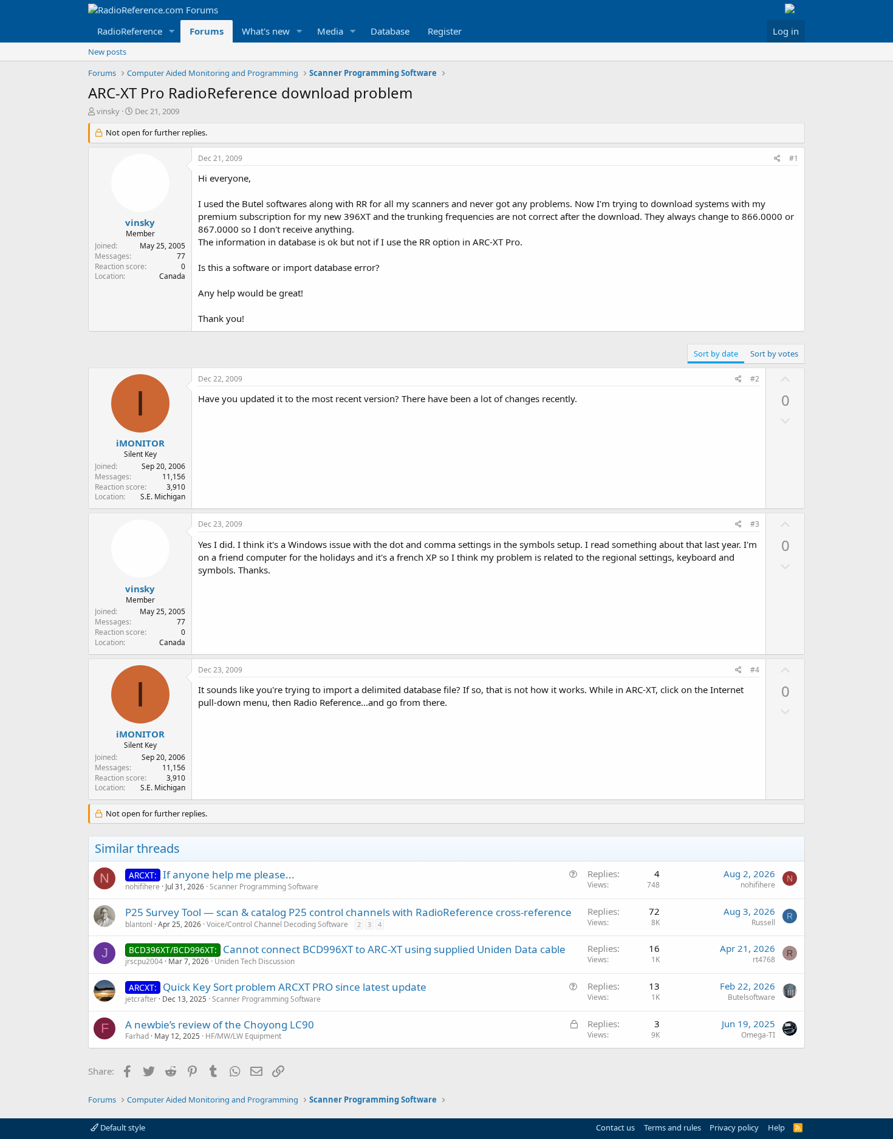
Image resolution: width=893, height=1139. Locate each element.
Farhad (137, 1036)
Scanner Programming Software (264, 886)
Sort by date (716, 353)
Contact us (615, 1127)
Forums (207, 31)
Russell (763, 922)
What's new (266, 31)
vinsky (108, 111)
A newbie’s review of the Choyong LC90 (219, 1024)
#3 (754, 524)
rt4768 (764, 959)
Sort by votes (774, 353)
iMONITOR (140, 443)
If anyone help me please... (229, 874)
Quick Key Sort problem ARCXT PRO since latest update (294, 987)
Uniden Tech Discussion (254, 961)
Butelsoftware (751, 997)
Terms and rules (672, 1127)
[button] (171, 31)
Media (330, 31)
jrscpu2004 (144, 961)
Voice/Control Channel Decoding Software (277, 924)
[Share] (777, 159)
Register (445, 31)
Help (776, 1127)
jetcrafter (141, 999)
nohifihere (142, 886)
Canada (172, 276)
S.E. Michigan (162, 496)
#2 (754, 379)
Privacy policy (734, 1127)
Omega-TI (758, 1035)
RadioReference (129, 31)
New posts (107, 51)
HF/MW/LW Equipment (243, 1036)
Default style (121, 1127)
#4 (754, 670)
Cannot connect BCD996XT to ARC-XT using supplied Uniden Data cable (394, 949)
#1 (793, 158)
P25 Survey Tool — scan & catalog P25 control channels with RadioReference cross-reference (348, 912)
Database (390, 31)
